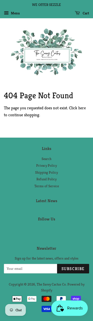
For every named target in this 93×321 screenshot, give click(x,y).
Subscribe (73, 268)
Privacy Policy (46, 165)
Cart (85, 13)
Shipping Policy (46, 172)
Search (46, 159)
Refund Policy (46, 179)
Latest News (46, 200)
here (82, 108)
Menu (15, 13)
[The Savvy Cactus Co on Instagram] (52, 230)
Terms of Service (46, 186)
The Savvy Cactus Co (51, 284)
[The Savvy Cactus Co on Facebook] (41, 230)
